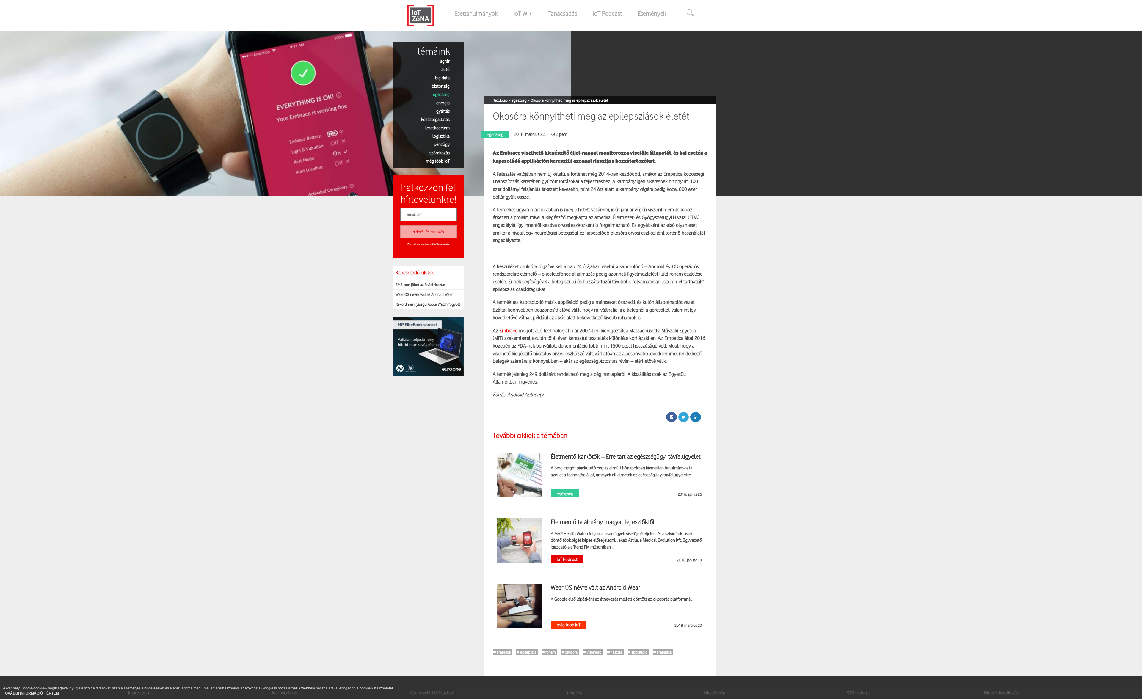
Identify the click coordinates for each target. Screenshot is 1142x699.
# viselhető (592, 652)
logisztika (441, 136)
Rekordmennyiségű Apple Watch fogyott (428, 304)
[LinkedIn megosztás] (695, 417)
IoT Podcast (607, 13)
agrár (445, 61)
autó (445, 69)
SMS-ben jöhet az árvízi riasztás (420, 284)
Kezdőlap (501, 100)
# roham (549, 652)
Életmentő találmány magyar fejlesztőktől (603, 522)
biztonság (441, 86)
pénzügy (442, 144)
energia (443, 102)
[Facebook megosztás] (671, 417)
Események (652, 13)
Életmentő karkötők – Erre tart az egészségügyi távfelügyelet (625, 456)
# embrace (502, 652)
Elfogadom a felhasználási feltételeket (429, 244)
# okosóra (570, 652)
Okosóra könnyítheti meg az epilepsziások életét (569, 100)
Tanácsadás (562, 13)
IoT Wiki (523, 13)
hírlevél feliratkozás (428, 231)
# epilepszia (526, 652)
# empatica (662, 652)
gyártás (443, 111)
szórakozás (439, 152)
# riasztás (614, 652)
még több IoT (438, 161)
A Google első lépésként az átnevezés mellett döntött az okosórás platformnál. (622, 598)
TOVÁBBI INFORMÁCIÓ (23, 693)
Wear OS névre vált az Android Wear (424, 294)
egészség (441, 94)
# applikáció (637, 652)
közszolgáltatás (435, 119)
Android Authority (525, 394)
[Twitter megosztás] (683, 417)
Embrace (508, 330)
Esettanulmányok (476, 13)
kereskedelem (437, 127)
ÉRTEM (52, 693)
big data (442, 77)
